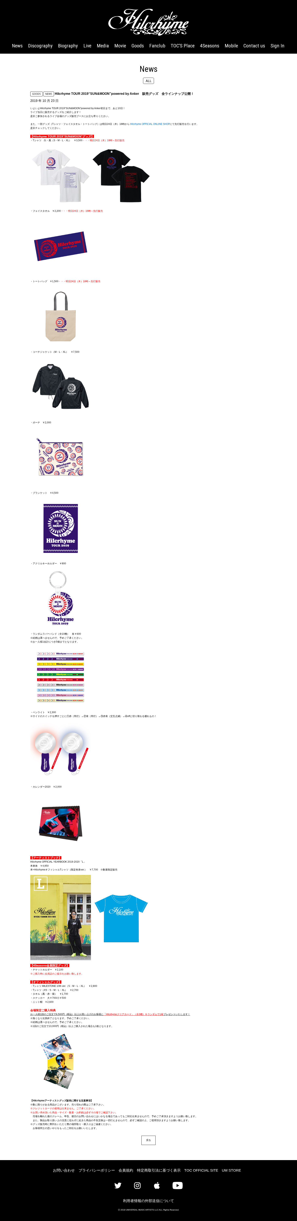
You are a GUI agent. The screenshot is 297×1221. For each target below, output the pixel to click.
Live (87, 45)
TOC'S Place (183, 45)
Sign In (277, 45)
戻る (148, 1140)
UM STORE (231, 1170)
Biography (68, 45)
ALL (149, 80)
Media (103, 45)
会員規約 (126, 1170)
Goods (138, 45)
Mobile (231, 45)
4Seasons (209, 45)
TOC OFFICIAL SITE (201, 1170)
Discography (40, 45)
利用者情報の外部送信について (148, 1201)
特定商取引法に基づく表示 (159, 1170)
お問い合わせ (64, 1170)
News (17, 45)
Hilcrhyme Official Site (148, 22)
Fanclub (157, 45)
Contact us (254, 45)
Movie (120, 45)
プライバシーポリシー (97, 1170)
